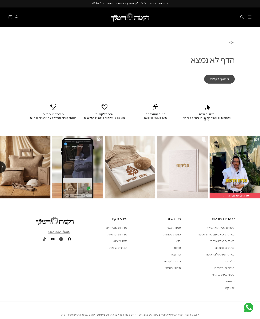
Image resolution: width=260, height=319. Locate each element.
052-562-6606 (59, 232)
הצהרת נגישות (118, 248)
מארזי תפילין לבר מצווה (220, 254)
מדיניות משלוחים (116, 228)
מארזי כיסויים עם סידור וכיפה (216, 234)
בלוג (178, 241)
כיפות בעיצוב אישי (223, 274)
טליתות (230, 261)
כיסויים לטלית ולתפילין (221, 228)
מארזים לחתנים (225, 248)
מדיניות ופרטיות (117, 234)
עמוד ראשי (174, 228)
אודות (177, 248)
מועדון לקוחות (172, 234)
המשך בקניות (219, 79)
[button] (250, 17)
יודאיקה (230, 288)
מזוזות (230, 281)
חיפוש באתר (173, 268)
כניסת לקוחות (172, 261)
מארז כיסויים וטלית (222, 241)
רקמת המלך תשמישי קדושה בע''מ (172, 314)
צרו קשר (176, 254)
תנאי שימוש (120, 241)
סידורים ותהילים (225, 268)
